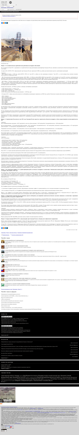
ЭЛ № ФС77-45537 (19, 409)
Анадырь (16, 375)
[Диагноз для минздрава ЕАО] (2, 261)
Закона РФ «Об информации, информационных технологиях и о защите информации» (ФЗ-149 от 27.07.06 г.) (51, 412)
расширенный (18, 9)
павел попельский (74, 342)
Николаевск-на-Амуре (12, 378)
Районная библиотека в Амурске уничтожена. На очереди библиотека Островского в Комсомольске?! (17, 341)
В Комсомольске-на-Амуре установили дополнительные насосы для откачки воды (14, 320)
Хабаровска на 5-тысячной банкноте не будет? (10, 294)
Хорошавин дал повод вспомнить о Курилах (16, 273)
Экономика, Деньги (5, 232)
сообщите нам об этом (18, 423)
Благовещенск (34, 375)
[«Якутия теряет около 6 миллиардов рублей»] (2, 248)
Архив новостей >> (5, 335)
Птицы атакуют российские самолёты (9, 304)
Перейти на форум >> (5, 368)
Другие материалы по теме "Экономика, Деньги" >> (11, 289)
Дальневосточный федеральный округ (25, 232)
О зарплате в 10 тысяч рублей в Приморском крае (17, 283)
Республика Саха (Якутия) (58, 379)
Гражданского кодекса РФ (72, 411)
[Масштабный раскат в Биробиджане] (2, 242)
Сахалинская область (71, 379)
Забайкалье (28, 377)
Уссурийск (12, 380)
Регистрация (3, 7)
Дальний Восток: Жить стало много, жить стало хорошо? (20, 254)
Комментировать (5, 234)
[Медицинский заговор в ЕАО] (2, 267)
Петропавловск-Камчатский (24, 379)
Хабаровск (18, 380)
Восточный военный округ (53, 375)
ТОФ (5, 380)
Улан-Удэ (9, 380)
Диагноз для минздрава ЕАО (12, 259)
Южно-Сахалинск (43, 380)
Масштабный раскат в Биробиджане (14, 240)
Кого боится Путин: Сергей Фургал (6, 353)
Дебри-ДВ (4, 2)
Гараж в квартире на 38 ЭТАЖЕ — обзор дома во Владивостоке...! (14, 295)
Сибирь (2, 380)
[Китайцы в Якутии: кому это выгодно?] (2, 271)
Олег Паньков (75, 356)
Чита (33, 380)
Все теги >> (3, 381)
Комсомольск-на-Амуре (53, 377)
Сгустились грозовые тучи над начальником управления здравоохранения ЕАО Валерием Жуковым (21, 309)
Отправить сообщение (32, 408)
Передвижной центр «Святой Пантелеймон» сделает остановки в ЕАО (12, 328)
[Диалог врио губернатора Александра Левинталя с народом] (2, 280)
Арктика (21, 375)
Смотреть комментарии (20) (17, 234)
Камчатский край (41, 377)
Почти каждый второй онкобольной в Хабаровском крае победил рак (12, 332)
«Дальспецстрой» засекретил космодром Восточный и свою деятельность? (24, 250)
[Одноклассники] (3, 23)
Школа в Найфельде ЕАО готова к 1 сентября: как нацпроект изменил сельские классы (14, 318)
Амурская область (13, 232)
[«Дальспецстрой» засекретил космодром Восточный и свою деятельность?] (2, 252)
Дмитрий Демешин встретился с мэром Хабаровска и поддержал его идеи (12, 319)
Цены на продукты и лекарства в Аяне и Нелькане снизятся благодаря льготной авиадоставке (15, 330)
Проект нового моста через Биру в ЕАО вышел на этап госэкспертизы (12, 327)
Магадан (68, 377)
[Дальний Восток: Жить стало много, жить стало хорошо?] (2, 257)
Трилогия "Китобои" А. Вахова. (6, 364)
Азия (2, 375)
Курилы (64, 377)
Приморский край (38, 379)
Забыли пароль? (10, 7)
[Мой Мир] (5, 23)
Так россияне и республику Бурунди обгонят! (10, 302)
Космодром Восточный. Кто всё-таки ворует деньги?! (12, 300)
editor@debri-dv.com (40, 408)
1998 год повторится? (5, 299)
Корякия (61, 377)
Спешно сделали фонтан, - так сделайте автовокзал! (11, 307)
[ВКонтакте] (2, 23)
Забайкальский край (33, 377)
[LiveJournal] (7, 23)
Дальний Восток (18, 377)
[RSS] (1, 403)
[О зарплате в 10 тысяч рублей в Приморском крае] (2, 286)
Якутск (51, 380)
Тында (7, 380)
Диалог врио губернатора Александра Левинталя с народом (20, 278)
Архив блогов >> (4, 357)
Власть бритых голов (5, 305)
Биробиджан (27, 375)
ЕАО (24, 377)
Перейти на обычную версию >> (9, 16)
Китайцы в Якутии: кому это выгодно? (15, 269)
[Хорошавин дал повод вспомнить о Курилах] (2, 276)
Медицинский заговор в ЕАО (12, 264)
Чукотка (36, 380)
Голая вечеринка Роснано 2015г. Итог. (7, 344)
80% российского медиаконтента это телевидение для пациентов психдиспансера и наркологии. (15, 367)
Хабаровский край (26, 380)
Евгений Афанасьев (74, 345)
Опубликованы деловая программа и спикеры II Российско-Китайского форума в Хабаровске (15, 331)
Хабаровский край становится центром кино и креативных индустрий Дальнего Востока (14, 323)
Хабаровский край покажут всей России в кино (8, 322)
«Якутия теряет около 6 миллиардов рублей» (16, 245)
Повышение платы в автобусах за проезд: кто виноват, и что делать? (11, 355)
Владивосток (42, 375)
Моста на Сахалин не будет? (7, 297)
